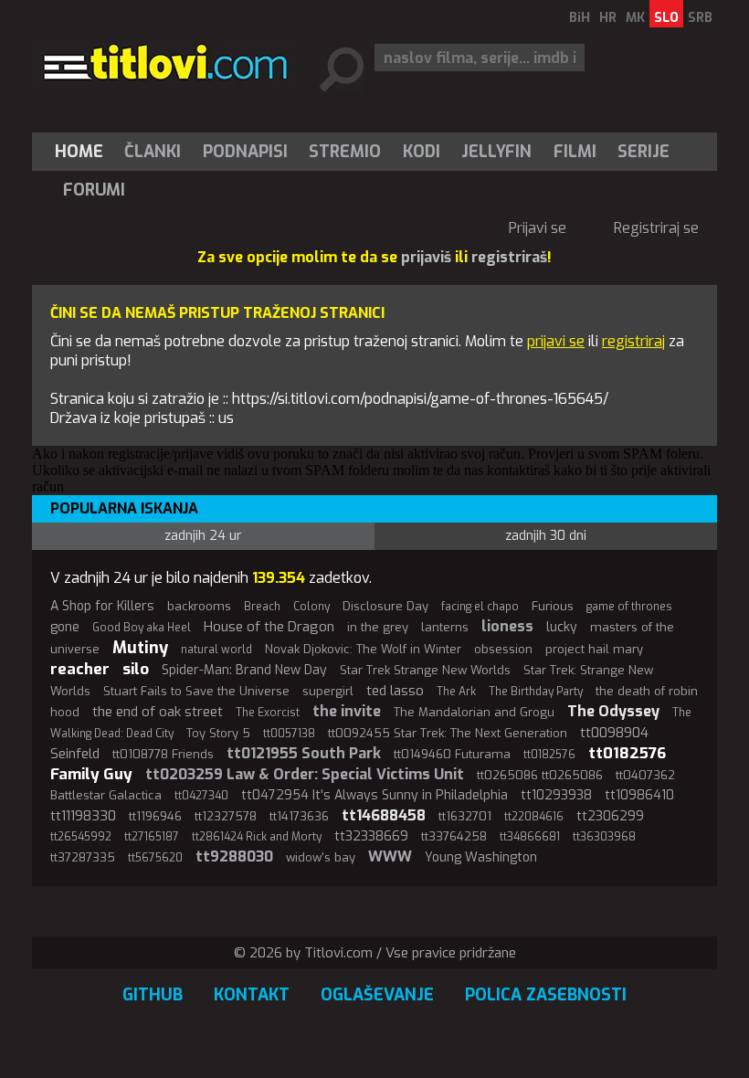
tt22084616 (534, 816)
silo (135, 669)
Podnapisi (245, 152)
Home (79, 152)
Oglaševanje (377, 995)
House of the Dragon (269, 627)
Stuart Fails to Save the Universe (196, 691)
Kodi (421, 152)
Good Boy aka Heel (141, 627)
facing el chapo (480, 606)
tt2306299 (610, 816)
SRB (700, 17)
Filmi (575, 152)
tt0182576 (549, 754)
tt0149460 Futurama (452, 754)
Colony (311, 606)
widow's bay (320, 857)
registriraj (633, 341)
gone (64, 627)
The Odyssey (613, 711)
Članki (152, 152)
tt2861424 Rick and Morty (257, 837)
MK (635, 17)
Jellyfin (496, 152)
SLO (666, 17)
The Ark (456, 691)
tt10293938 (556, 795)
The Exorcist (268, 712)
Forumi (94, 190)
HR (608, 17)
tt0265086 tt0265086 (540, 775)
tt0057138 (289, 733)
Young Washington (481, 857)
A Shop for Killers (102, 606)
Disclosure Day (385, 606)
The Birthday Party (536, 691)
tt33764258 (454, 836)
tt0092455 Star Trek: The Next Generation (447, 733)
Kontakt (252, 995)
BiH (579, 17)
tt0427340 (201, 795)
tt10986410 (639, 795)
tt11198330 (83, 816)
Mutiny (140, 648)
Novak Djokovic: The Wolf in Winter (363, 649)
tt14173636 (299, 816)
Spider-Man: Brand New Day (244, 670)
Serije (643, 152)
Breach (262, 606)
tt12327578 (226, 816)
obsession (503, 649)
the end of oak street (157, 712)
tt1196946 (155, 816)
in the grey (377, 627)
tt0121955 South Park (304, 753)
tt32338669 (371, 836)
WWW (390, 856)
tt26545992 (80, 837)
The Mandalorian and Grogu (474, 712)
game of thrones (629, 606)
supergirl (327, 691)
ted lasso (395, 691)
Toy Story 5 (218, 733)
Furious (553, 606)
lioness (507, 626)
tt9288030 (234, 856)
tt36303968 (604, 837)
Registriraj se (656, 228)
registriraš (509, 257)
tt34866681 (530, 837)
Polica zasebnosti (546, 995)
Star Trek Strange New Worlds (425, 670)
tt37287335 (82, 857)
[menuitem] (83, 151)
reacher (80, 669)
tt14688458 (384, 815)
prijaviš (426, 257)
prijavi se (556, 341)
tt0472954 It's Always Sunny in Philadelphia (374, 795)
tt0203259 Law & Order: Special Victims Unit (304, 774)
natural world (216, 649)
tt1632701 (464, 816)
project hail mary (594, 649)
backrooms (199, 606)
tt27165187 (151, 837)
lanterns (445, 627)
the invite (346, 711)
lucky (561, 627)
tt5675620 (155, 858)
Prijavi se (537, 228)
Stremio (345, 152)
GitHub (152, 995)
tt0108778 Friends (163, 754)
